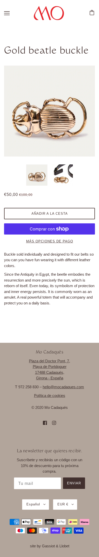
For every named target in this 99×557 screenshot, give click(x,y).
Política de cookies (49, 395)
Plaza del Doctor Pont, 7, (49, 361)
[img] (45, 423)
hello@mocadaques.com (63, 387)
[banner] (49, 12)
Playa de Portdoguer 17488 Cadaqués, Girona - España (50, 372)
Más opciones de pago (49, 241)
